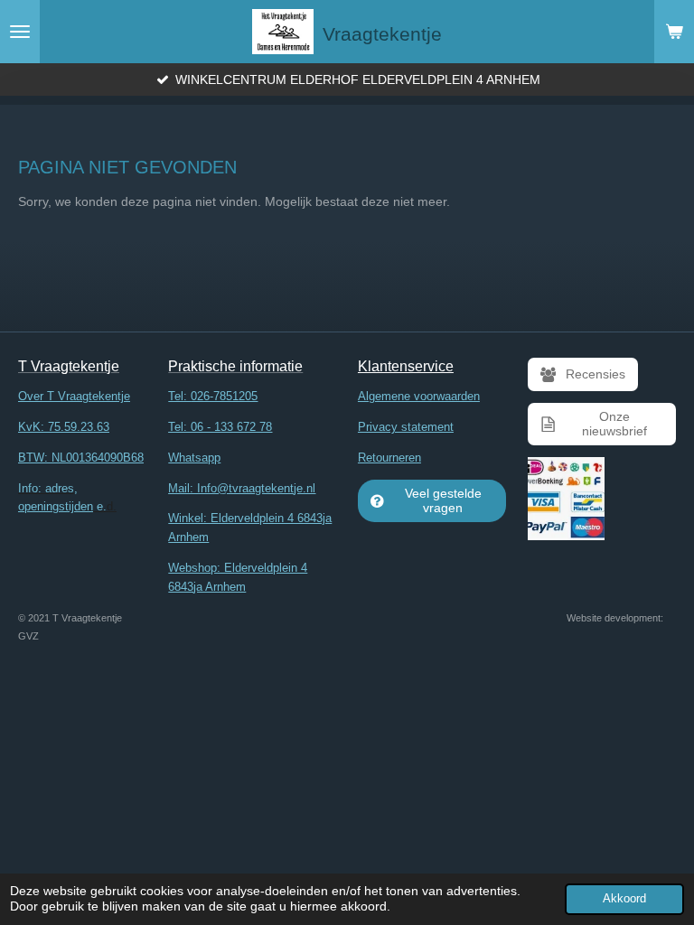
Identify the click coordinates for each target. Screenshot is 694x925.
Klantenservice (406, 366)
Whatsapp (194, 457)
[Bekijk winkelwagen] (674, 31)
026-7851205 (224, 396)
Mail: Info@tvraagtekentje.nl (241, 488)
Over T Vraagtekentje (74, 396)
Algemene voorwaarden (419, 396)
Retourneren (389, 457)
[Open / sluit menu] (20, 31)
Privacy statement (406, 427)
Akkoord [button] (624, 898)
